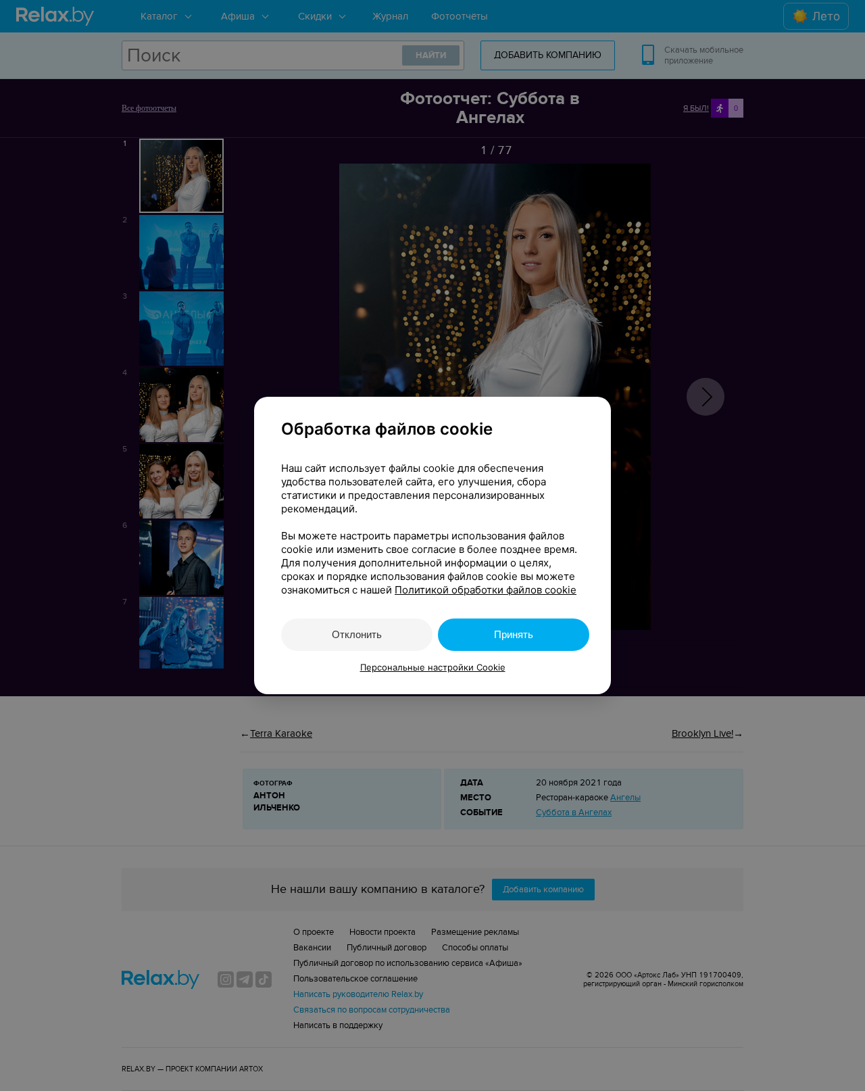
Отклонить (357, 634)
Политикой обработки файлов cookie (485, 589)
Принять (513, 634)
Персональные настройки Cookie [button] (432, 667)
